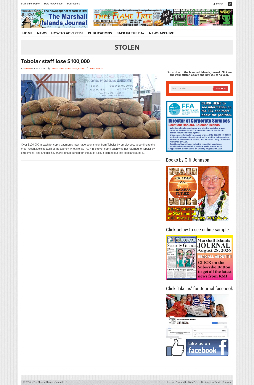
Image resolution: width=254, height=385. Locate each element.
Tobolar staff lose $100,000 (55, 61)
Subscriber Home (30, 3)
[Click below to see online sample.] (199, 257)
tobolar (81, 68)
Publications (73, 3)
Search (219, 3)
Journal (27, 68)
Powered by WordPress (187, 382)
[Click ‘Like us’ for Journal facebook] (199, 325)
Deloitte (54, 68)
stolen (74, 68)
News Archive (161, 33)
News (42, 33)
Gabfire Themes (223, 382)
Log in (170, 382)
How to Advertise (53, 3)
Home (27, 33)
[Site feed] (230, 4)
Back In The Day (130, 33)
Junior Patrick (65, 68)
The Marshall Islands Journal (47, 382)
